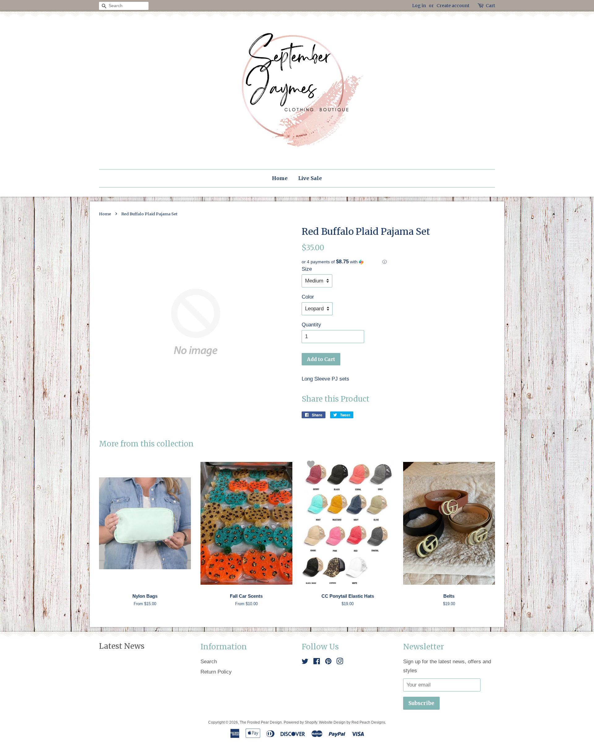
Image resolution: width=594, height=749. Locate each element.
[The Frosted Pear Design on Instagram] (339, 662)
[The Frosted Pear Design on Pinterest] (328, 662)
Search (208, 662)
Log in (419, 5)
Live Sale (310, 178)
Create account (453, 5)
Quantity (311, 325)
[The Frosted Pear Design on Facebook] (316, 662)
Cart (490, 5)
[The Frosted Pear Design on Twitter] (305, 662)
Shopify (311, 722)
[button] (398, 262)
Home (280, 178)
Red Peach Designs (368, 722)
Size (307, 269)
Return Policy (216, 672)
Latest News (121, 646)
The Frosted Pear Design (261, 722)
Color (308, 297)
